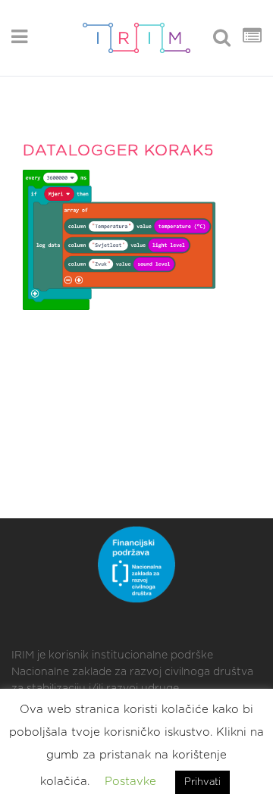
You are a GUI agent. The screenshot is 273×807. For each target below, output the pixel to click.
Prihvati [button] (202, 782)
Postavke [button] (130, 781)
